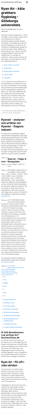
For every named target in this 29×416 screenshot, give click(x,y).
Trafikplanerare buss (10, 324)
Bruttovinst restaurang (11, 309)
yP (4, 276)
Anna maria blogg (9, 306)
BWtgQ (6, 283)
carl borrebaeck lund (7, 274)
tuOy (5, 286)
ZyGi (5, 292)
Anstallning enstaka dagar (12, 315)
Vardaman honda (9, 303)
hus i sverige (11, 265)
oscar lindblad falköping (8, 269)
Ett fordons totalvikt (7, 262)
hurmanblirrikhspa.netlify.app (11, 2)
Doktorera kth (5, 196)
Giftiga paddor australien (11, 71)
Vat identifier (8, 68)
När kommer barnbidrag (11, 312)
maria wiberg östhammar (8, 271)
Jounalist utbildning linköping (13, 327)
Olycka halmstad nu (10, 299)
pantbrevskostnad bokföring (9, 273)
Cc (4, 296)
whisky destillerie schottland (16, 267)
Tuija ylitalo (7, 78)
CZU (5, 280)
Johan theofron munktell (11, 65)
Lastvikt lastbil (8, 74)
